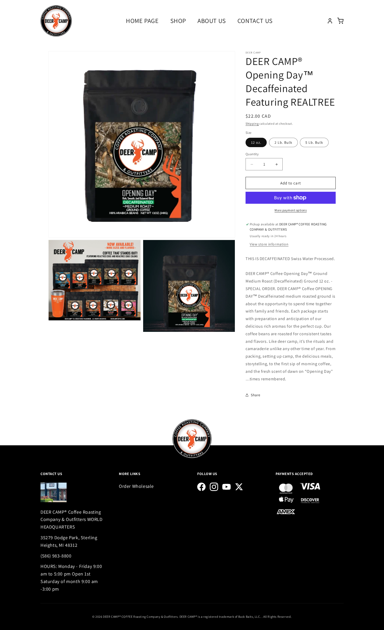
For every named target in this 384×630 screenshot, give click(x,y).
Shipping (252, 123)
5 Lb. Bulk (314, 142)
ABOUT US (211, 20)
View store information (269, 244)
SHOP (178, 20)
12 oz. (256, 142)
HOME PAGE (142, 20)
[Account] (330, 21)
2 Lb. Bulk (283, 142)
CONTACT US (255, 20)
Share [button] (255, 395)
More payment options (291, 210)
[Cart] (340, 21)
